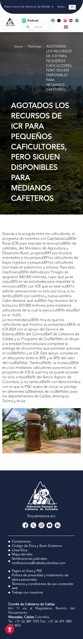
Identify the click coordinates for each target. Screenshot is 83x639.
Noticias (34, 46)
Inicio (19, 46)
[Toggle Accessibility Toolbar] (10, 629)
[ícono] (59, 20)
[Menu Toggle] (66, 27)
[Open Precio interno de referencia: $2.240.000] (52, 7)
